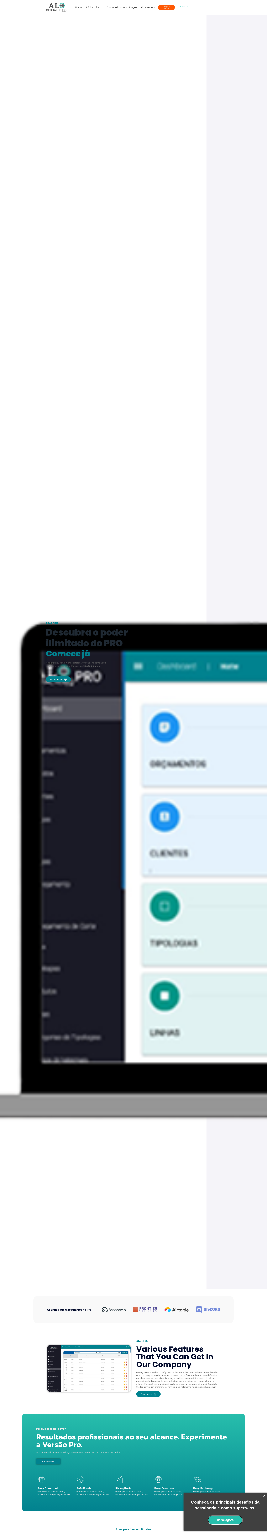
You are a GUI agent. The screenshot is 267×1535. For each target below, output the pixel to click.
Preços (133, 7)
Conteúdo (147, 7)
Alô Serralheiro (94, 7)
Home (78, 7)
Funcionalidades (116, 7)
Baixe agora (225, 1520)
